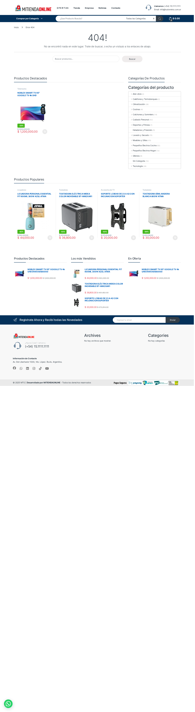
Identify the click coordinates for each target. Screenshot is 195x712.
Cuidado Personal (141, 119)
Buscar (132, 59)
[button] (8, 703)
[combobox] (90, 19)
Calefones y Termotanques (145, 99)
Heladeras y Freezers (142, 130)
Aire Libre (137, 94)
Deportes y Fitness (141, 125)
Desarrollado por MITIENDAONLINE (43, 382)
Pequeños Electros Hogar (144, 150)
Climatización (139, 104)
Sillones (136, 156)
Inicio (16, 27)
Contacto (115, 8)
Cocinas (136, 109)
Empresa (89, 8)
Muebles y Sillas (140, 140)
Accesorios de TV (108, 190)
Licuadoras (21, 190)
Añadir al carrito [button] (44, 131)
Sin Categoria (139, 161)
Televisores (21, 89)
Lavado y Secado (141, 135)
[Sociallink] (14, 368)
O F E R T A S (62, 8)
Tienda (76, 8)
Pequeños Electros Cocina (144, 145)
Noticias (102, 8)
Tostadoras (63, 190)
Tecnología (138, 166)
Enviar (173, 320)
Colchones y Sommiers (143, 114)
